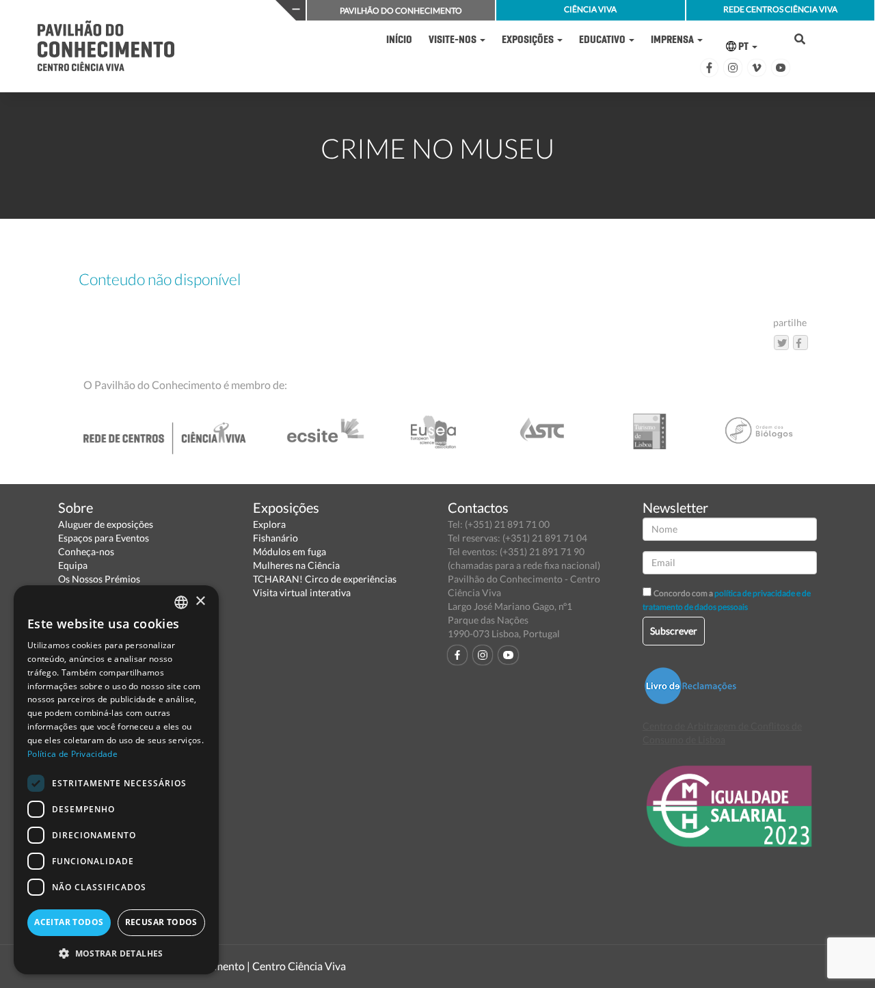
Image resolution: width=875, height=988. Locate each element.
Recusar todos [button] (161, 922)
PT (743, 46)
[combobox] (181, 602)
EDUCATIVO (603, 39)
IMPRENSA (673, 39)
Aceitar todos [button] (68, 922)
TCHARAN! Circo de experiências (324, 579)
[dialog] (116, 779)
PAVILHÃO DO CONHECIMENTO (401, 10)
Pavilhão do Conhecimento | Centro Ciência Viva (232, 965)
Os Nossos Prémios (99, 579)
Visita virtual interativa (302, 592)
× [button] (200, 601)
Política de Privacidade (72, 754)
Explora (269, 524)
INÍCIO (399, 39)
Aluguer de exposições (105, 524)
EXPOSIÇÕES (529, 39)
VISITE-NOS (454, 39)
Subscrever (673, 631)
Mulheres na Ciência (296, 565)
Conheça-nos (86, 551)
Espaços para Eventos (103, 538)
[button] (116, 953)
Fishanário (275, 538)
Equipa (73, 565)
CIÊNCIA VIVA (590, 9)
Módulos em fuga (289, 551)
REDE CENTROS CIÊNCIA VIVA (780, 9)
